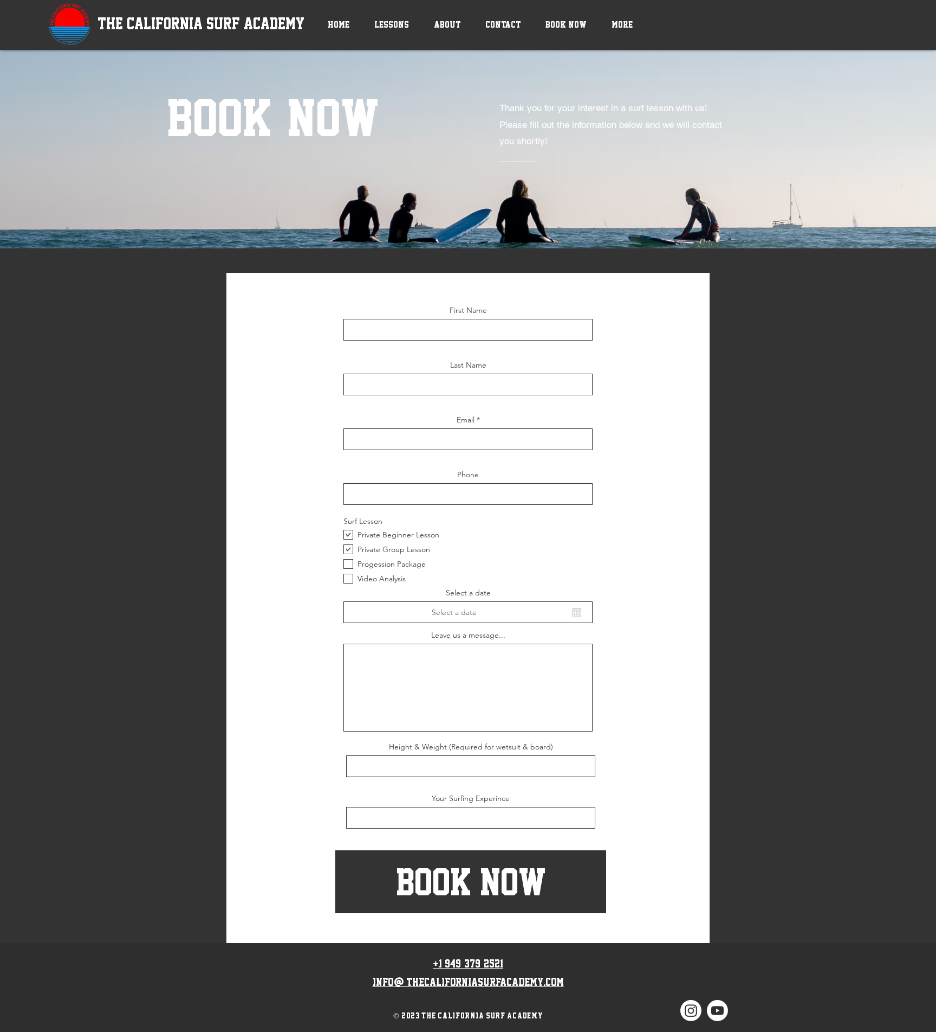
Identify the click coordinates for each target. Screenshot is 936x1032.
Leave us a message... (468, 635)
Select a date (468, 593)
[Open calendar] (577, 612)
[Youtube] (717, 1010)
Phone (468, 474)
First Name (468, 310)
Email (465, 420)
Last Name (468, 365)
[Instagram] (690, 1010)
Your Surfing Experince (471, 798)
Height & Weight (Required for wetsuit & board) (471, 747)
